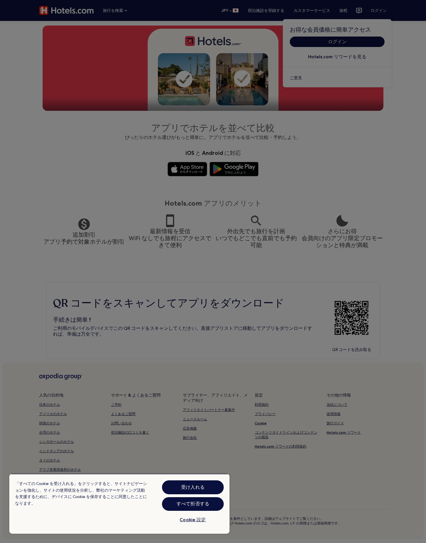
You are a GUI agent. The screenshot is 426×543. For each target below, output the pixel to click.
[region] (119, 504)
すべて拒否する (192, 503)
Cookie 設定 (193, 519)
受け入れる (193, 487)
